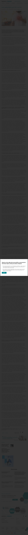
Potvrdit (4, 272)
